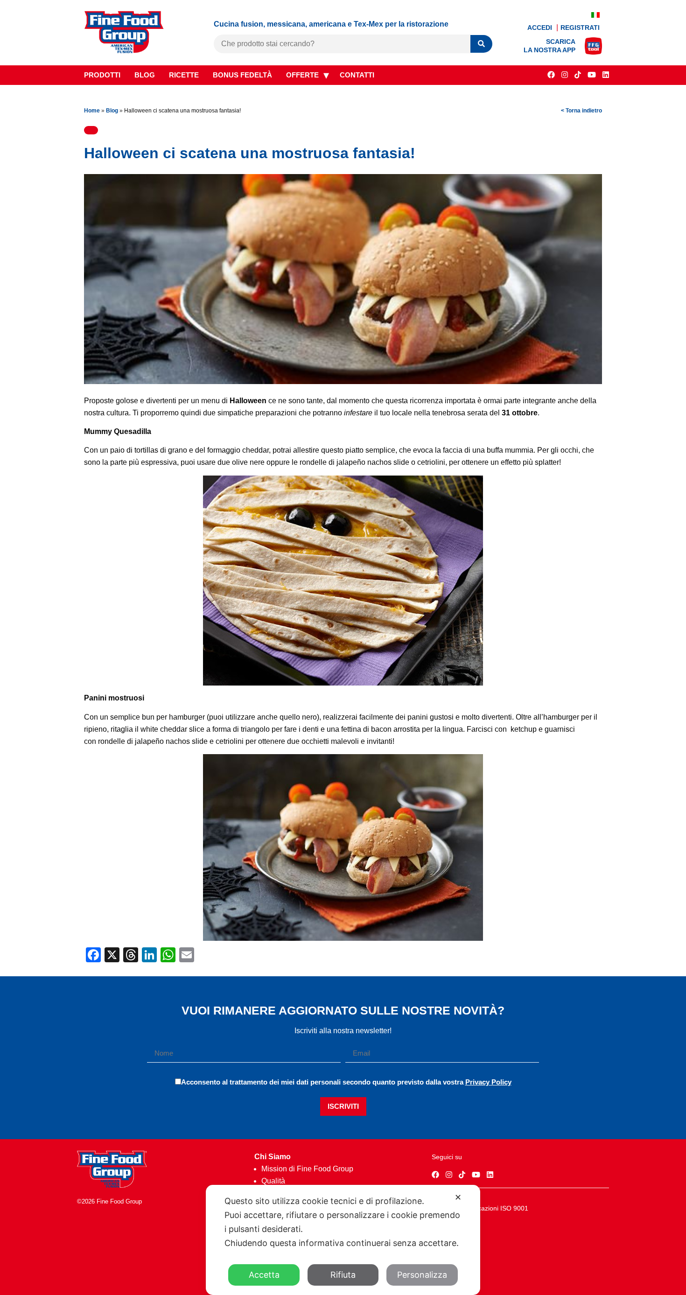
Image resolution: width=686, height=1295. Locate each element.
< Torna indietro (581, 110)
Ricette (184, 75)
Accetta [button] (264, 1275)
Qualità (273, 1181)
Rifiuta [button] (343, 1275)
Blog (144, 75)
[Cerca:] (342, 44)
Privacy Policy (488, 1082)
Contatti (357, 75)
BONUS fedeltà (242, 75)
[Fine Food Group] (124, 51)
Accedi (540, 27)
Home (92, 110)
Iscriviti (343, 1106)
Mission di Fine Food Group (307, 1169)
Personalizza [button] (422, 1275)
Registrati (580, 27)
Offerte (302, 75)
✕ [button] (458, 1197)
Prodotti (102, 75)
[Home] (112, 1185)
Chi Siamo (272, 1157)
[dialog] (343, 1240)
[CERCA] (481, 44)
